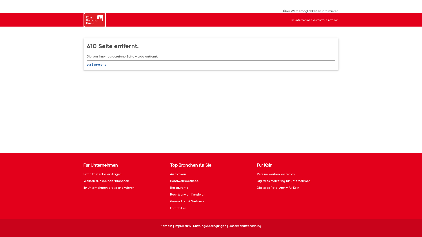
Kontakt (166, 226)
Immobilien (178, 208)
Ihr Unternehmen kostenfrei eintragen (314, 20)
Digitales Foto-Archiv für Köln (278, 187)
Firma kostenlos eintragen (103, 174)
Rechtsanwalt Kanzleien (187, 194)
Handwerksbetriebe (184, 181)
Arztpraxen (178, 174)
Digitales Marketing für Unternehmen (284, 181)
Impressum (183, 226)
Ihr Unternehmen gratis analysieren (109, 187)
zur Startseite (97, 64)
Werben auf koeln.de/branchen (106, 181)
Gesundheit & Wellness (187, 201)
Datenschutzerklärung (245, 226)
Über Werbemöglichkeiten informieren (310, 11)
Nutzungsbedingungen (209, 226)
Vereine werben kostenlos (276, 174)
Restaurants (179, 187)
